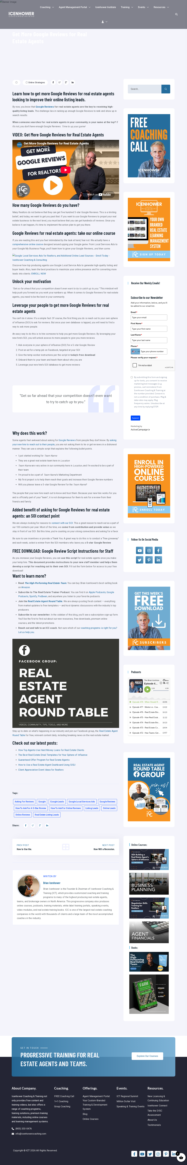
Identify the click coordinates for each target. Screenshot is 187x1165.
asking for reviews (24, 801)
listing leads (91, 808)
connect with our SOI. (62, 523)
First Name (136, 323)
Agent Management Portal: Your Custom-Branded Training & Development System (96, 1102)
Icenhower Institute (105, 7)
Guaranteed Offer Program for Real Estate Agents (44, 759)
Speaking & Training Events (131, 1106)
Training (125, 7)
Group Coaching (62, 1106)
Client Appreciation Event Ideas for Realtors (41, 769)
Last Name (136, 334)
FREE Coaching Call (64, 1096)
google (42, 801)
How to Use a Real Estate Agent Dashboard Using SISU (46, 764)
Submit (135, 418)
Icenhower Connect (157, 1105)
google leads (57, 801)
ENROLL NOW (38, 273)
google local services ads (82, 801)
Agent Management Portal (73, 7)
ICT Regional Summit (127, 1096)
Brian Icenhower (51, 883)
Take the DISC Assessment (155, 1112)
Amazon (25, 587)
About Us (152, 1120)
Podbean (42, 596)
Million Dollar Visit (126, 1101)
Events (141, 7)
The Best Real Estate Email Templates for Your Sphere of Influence (53, 755)
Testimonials (154, 1125)
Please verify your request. (144, 357)
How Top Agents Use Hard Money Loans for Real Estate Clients (51, 750)
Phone (134, 346)
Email (134, 312)
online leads (109, 808)
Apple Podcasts (97, 592)
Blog (85, 1114)
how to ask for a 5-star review (30, 808)
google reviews (107, 801)
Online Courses (90, 1119)
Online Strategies (36, 82)
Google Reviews (45, 106)
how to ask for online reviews (66, 808)
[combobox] (135, 351)
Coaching (45, 7)
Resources (159, 7)
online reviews (22, 815)
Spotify (33, 596)
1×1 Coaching (61, 1101)
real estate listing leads (47, 815)
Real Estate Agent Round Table (45, 601)
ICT (28, 1150)
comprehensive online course (27, 244)
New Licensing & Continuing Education (158, 1098)
